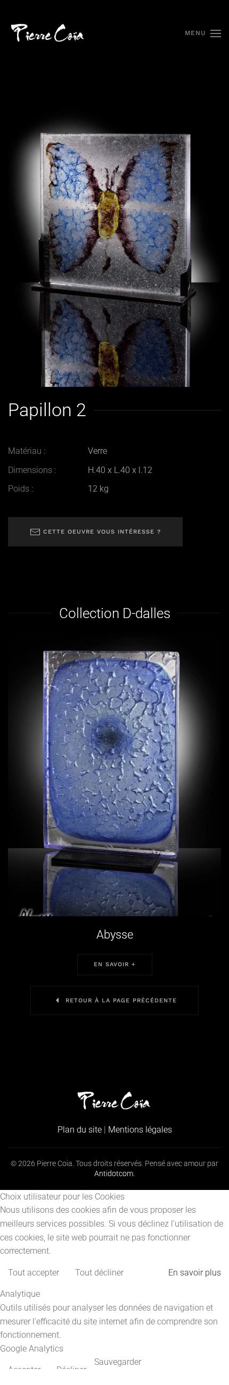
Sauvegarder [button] (117, 1362)
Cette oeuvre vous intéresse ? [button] (100, 531)
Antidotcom (113, 1173)
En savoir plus (194, 1273)
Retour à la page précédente (121, 1000)
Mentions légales (140, 1130)
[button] (203, 33)
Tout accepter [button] (33, 1273)
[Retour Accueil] (48, 33)
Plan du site (80, 1130)
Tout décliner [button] (99, 1273)
